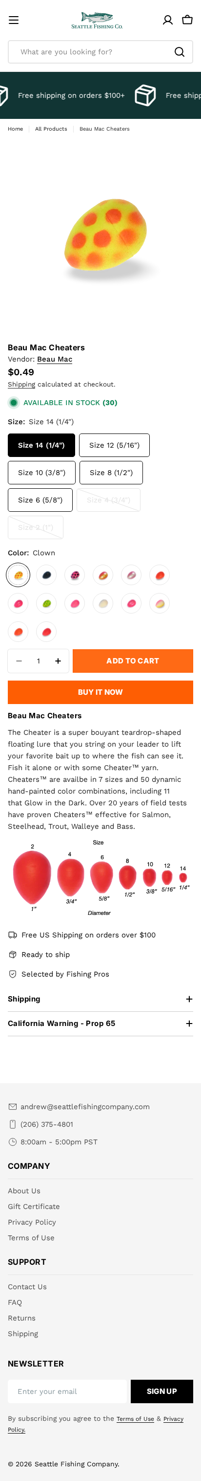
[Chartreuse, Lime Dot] (46, 603)
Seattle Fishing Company (76, 1464)
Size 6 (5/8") (40, 500)
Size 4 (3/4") (114, 504)
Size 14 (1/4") (41, 445)
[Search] (179, 52)
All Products (51, 129)
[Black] (46, 575)
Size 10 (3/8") (41, 472)
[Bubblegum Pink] (74, 603)
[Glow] (103, 603)
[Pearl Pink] (131, 575)
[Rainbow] (159, 603)
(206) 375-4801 (46, 1124)
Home (15, 129)
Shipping (21, 384)
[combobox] (100, 52)
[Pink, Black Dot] (74, 575)
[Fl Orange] (18, 631)
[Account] (168, 20)
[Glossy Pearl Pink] (131, 603)
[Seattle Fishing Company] (143, 95)
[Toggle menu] (14, 20)
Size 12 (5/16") (114, 445)
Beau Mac (54, 359)
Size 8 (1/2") (111, 472)
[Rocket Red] (46, 631)
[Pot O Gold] (103, 575)
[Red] (159, 575)
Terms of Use (135, 1418)
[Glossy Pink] (18, 603)
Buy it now (100, 692)
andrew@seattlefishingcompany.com (85, 1106)
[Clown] (18, 575)
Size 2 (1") (40, 531)
